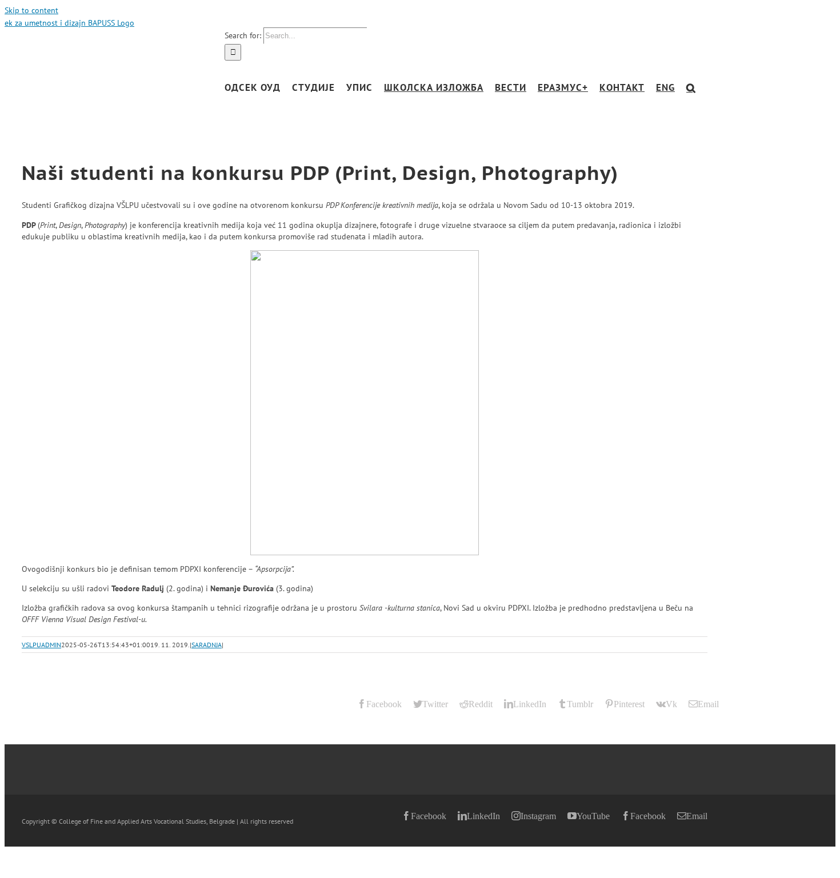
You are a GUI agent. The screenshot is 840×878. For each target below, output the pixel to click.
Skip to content (31, 10)
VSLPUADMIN (41, 644)
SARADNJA (206, 644)
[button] (691, 88)
